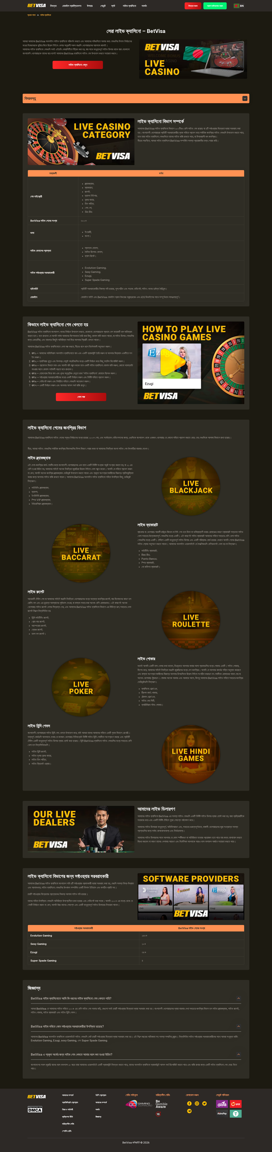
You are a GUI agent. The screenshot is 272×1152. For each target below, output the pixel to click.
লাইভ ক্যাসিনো (129, 5)
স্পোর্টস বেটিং (66, 1131)
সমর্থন (144, 5)
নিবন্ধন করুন (193, 6)
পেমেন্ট (103, 5)
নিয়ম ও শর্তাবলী (67, 1109)
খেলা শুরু (81, 396)
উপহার (90, 5)
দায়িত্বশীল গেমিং (68, 1124)
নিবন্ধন (53, 5)
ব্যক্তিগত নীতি (67, 1116)
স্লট (113, 5)
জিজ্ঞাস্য (98, 1116)
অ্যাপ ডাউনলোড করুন (215, 6)
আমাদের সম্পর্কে (67, 1095)
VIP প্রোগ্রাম (101, 1095)
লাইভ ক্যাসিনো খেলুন (78, 64)
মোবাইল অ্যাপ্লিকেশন (71, 5)
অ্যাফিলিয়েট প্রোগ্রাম (70, 1102)
